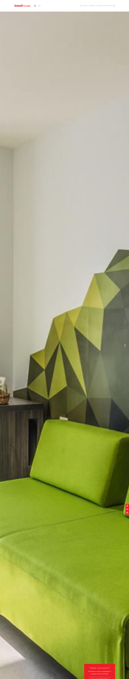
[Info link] (127, 505)
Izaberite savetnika (96, 5)
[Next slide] (125, 345)
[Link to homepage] (22, 5)
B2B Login (83, 5)
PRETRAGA (108, 5)
